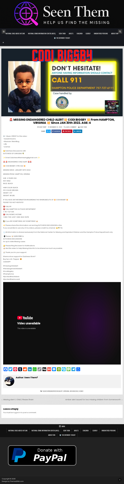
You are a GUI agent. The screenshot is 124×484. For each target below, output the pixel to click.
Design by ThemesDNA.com (13, 481)
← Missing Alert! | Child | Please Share (17, 399)
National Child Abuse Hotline (15, 33)
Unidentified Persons (101, 33)
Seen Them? (42, 127)
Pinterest (68, 131)
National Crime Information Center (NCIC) (42, 33)
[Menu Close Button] (62, 42)
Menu (63, 426)
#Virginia (66, 391)
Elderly (88, 33)
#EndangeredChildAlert (55, 391)
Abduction (114, 33)
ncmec (81, 391)
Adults (71, 33)
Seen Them (62, 33)
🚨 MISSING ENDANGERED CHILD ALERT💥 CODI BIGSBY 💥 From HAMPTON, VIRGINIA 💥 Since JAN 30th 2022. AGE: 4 (62, 121)
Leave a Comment (71, 127)
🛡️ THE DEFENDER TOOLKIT (62, 38)
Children (79, 33)
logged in (17, 412)
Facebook (57, 131)
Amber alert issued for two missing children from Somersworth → (94, 399)
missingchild (74, 391)
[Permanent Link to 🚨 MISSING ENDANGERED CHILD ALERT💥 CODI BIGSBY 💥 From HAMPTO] (62, 82)
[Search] (120, 32)
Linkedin (78, 131)
